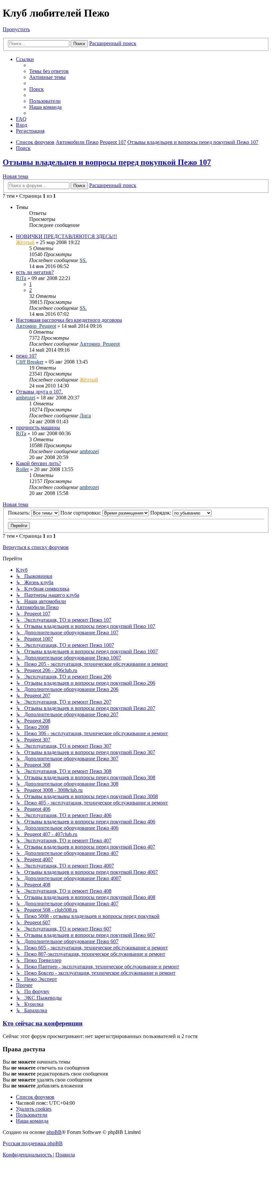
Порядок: (161, 513)
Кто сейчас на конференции (43, 1023)
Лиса (85, 415)
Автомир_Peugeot (36, 326)
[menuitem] (49, 71)
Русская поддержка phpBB (33, 1143)
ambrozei (25, 397)
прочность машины (38, 427)
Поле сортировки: (81, 513)
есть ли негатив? (35, 272)
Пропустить (16, 29)
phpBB (54, 1132)
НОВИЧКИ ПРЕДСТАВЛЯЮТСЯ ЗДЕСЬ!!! (66, 236)
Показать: (19, 513)
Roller (22, 469)
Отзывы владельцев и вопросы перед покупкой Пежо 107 (107, 162)
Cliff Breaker (29, 362)
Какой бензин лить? (38, 463)
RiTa (21, 278)
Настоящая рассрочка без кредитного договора (69, 320)
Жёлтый (25, 242)
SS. (83, 260)
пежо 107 (26, 356)
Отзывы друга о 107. (39, 391)
